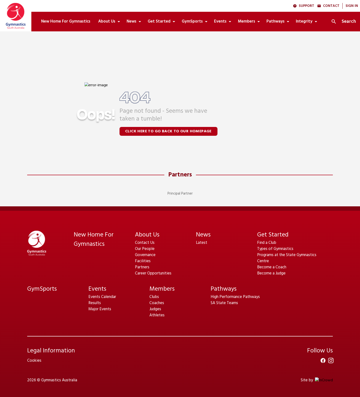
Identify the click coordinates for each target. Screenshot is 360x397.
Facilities (143, 261)
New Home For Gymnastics (94, 239)
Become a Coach (271, 267)
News (203, 235)
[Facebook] (323, 360)
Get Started (272, 235)
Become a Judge (271, 273)
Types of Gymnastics (275, 249)
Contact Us (145, 242)
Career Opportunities (153, 273)
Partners (180, 175)
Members (162, 289)
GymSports (42, 289)
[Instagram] (331, 360)
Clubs (154, 297)
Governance (145, 255)
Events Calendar (102, 297)
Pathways (224, 289)
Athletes (157, 315)
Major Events (99, 309)
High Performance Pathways (235, 297)
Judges (155, 309)
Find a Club (266, 242)
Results (94, 303)
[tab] (65, 21)
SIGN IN (352, 6)
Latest (201, 242)
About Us (147, 235)
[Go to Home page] (15, 15)
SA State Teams (224, 303)
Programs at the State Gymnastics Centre (286, 258)
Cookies (34, 360)
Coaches (156, 303)
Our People (145, 249)
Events (97, 289)
